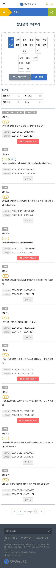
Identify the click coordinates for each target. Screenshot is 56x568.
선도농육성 (28, 63)
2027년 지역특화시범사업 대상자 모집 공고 (20, 322)
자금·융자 (45, 42)
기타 (35, 57)
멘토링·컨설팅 (25, 45)
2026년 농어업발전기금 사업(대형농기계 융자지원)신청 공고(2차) (27, 282)
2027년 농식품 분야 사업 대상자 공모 (17, 242)
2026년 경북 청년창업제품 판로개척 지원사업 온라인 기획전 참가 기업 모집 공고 (27, 444)
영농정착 (31, 42)
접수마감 (28, 179)
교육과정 (18, 42)
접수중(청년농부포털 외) (28, 141)
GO (35, 512)
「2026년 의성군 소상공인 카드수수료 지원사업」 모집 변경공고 (27, 403)
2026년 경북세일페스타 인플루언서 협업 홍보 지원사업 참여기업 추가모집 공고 (27, 203)
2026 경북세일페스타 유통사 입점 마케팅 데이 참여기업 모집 (27, 163)
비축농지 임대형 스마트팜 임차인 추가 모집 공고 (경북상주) (25, 484)
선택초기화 (21, 77)
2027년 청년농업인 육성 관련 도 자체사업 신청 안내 (23, 126)
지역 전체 (11, 42)
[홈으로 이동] (28, 4)
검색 (40, 77)
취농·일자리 (38, 45)
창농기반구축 (21, 63)
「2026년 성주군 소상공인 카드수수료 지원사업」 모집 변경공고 (27, 361)
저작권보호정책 (26, 538)
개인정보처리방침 (10, 538)
